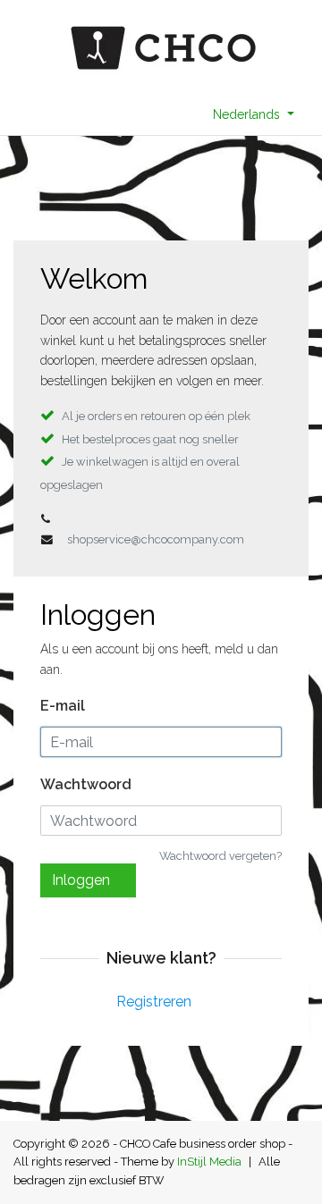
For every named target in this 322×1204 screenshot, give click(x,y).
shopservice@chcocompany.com (155, 539)
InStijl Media (209, 1161)
